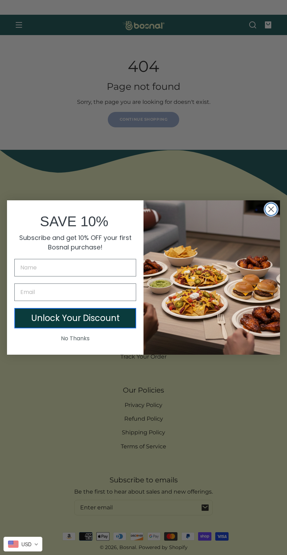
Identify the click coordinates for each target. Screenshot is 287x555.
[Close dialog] (271, 209)
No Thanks (75, 338)
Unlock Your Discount (75, 318)
